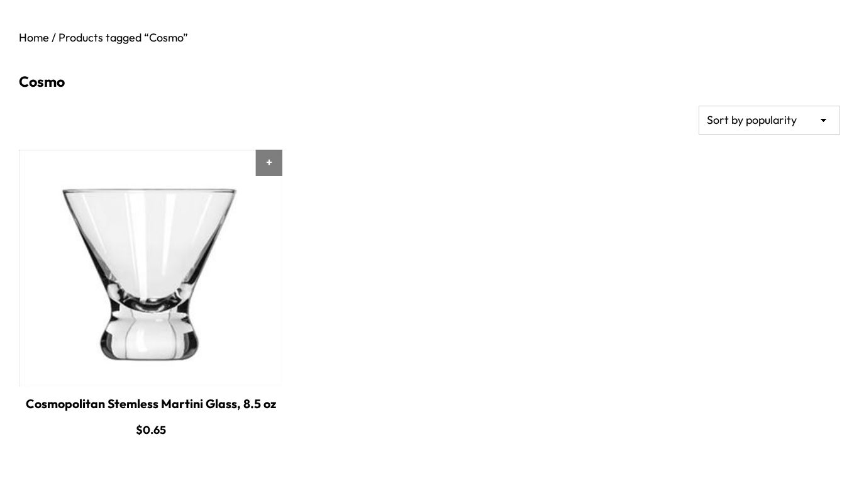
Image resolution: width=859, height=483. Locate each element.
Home (34, 37)
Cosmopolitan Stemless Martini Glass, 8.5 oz (151, 403)
